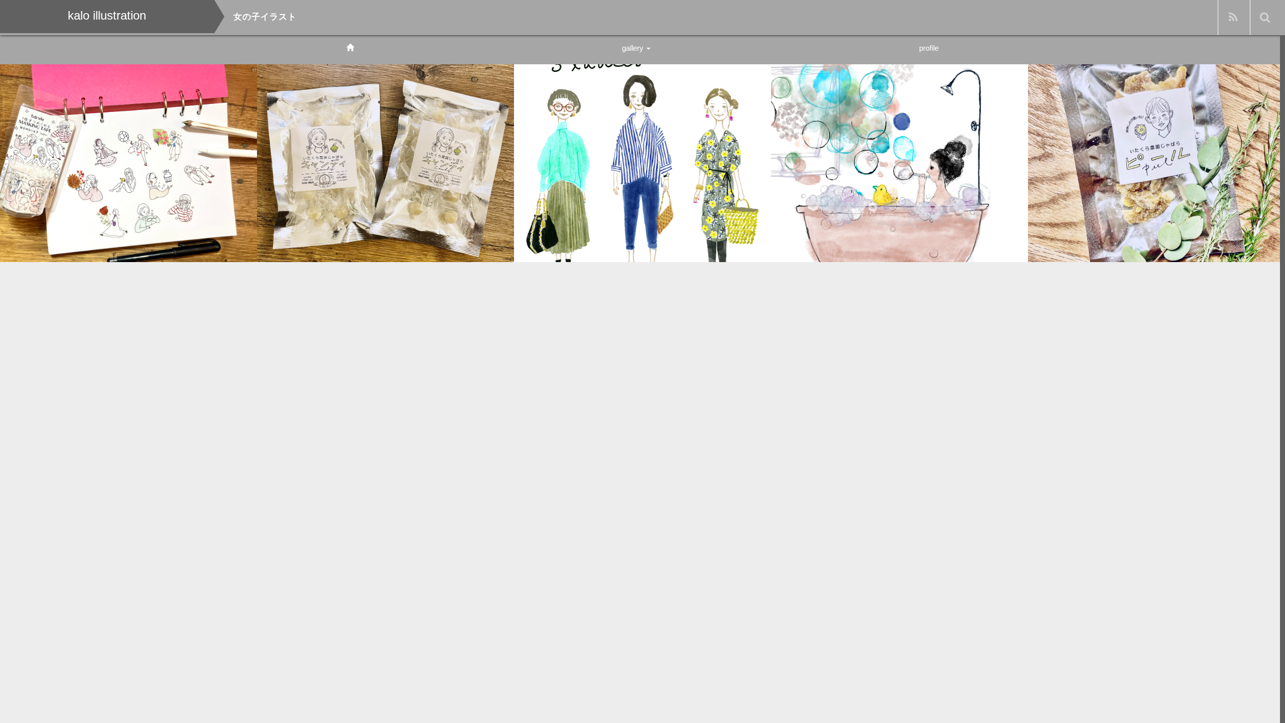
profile (929, 48)
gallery (634, 48)
